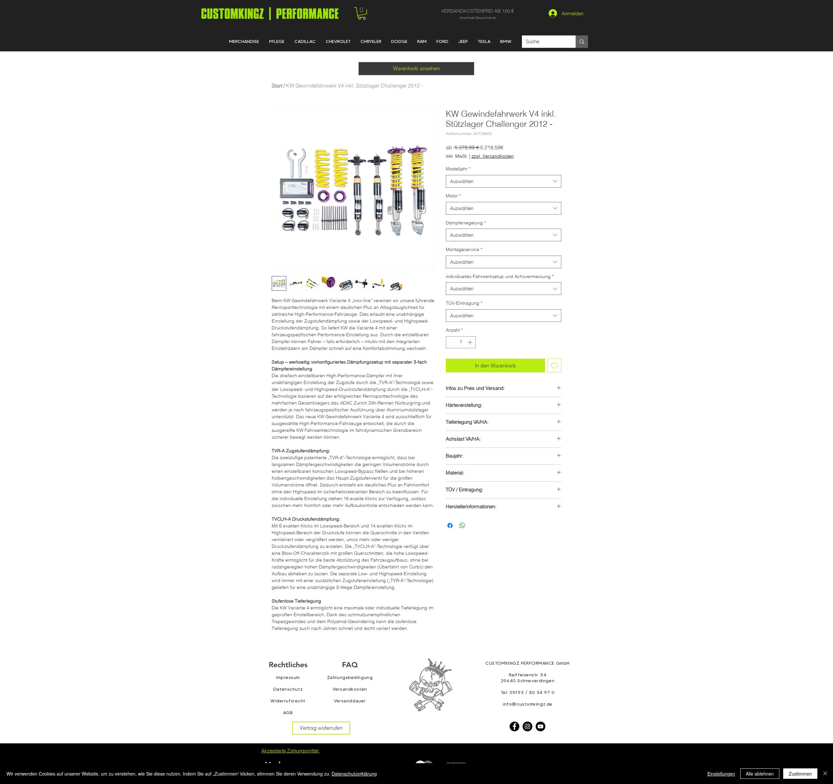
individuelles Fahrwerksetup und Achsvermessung (499, 276)
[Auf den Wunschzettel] (554, 365)
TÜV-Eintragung (464, 303)
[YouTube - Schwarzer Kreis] (540, 726)
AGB (288, 712)
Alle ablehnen (760, 773)
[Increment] (471, 342)
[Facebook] (514, 726)
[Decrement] (451, 342)
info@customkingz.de (528, 704)
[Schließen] (825, 773)
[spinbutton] (461, 342)
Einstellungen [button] (721, 773)
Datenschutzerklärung (354, 773)
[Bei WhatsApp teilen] (462, 525)
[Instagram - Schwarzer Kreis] (527, 726)
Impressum (288, 677)
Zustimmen (800, 773)
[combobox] (503, 181)
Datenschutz (288, 689)
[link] (361, 13)
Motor (453, 196)
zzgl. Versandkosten (492, 156)
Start (277, 85)
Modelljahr (458, 169)
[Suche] (582, 41)
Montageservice (464, 249)
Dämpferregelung (466, 223)
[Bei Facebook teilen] (450, 525)
